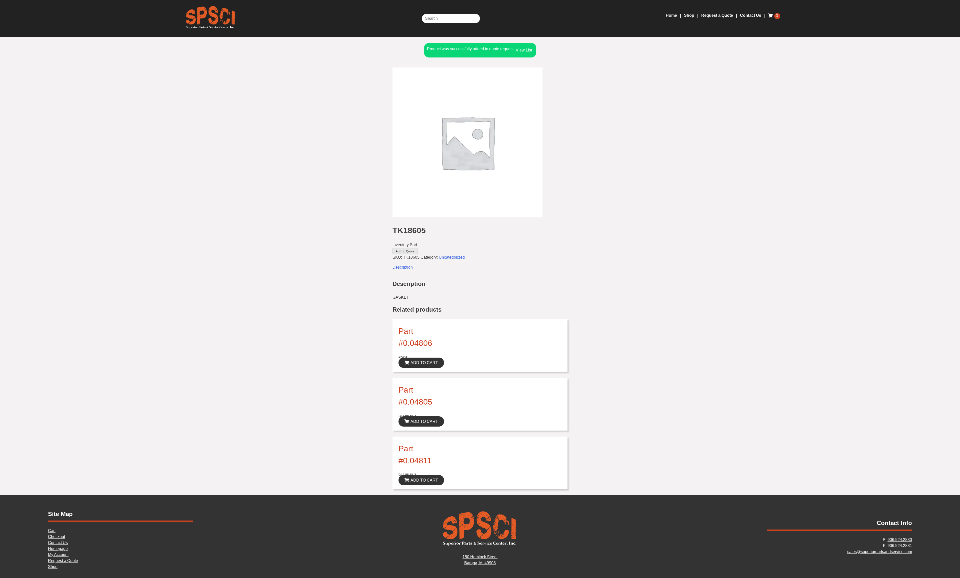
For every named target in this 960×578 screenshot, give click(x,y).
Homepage (58, 549)
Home (671, 15)
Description (402, 267)
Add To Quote (405, 251)
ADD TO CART (424, 363)
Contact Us (750, 15)
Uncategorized (452, 257)
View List (524, 50)
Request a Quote (717, 15)
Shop (689, 15)
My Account (58, 555)
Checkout (56, 537)
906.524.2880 (900, 540)
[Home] (480, 545)
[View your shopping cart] (771, 18)
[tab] (480, 267)
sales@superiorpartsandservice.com (879, 552)
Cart (52, 531)
